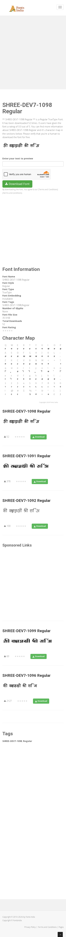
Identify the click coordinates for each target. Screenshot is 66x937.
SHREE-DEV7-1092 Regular (26, 500)
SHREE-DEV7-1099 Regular (26, 631)
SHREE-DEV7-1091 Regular (26, 456)
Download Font (19, 184)
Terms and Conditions (47, 927)
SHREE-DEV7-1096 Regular (26, 675)
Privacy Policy (30, 927)
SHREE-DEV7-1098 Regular (26, 411)
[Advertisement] (33, 52)
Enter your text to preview (17, 158)
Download (40, 436)
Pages (61, 927)
